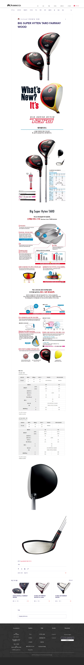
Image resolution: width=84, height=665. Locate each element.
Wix (51, 654)
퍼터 (45, 10)
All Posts (13, 10)
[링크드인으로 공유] (24, 568)
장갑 (58, 10)
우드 (36, 10)
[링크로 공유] (28, 568)
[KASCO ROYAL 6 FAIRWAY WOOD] (20, 588)
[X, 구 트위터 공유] (21, 568)
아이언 (31, 10)
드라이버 (19, 10)
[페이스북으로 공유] (18, 568)
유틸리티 (25, 10)
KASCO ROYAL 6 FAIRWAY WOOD (20, 596)
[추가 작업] (65, 19)
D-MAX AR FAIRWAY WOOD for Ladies (40, 596)
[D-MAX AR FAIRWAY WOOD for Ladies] (42, 588)
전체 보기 (71, 580)
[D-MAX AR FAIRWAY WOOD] (63, 588)
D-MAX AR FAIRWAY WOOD (61, 596)
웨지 (41, 10)
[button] (71, 10)
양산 (63, 10)
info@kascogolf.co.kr (16, 649)
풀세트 (50, 10)
